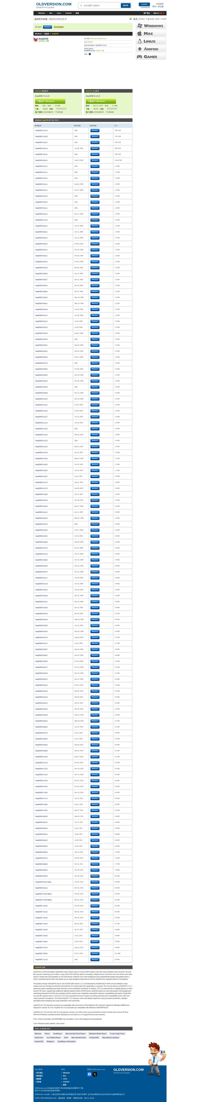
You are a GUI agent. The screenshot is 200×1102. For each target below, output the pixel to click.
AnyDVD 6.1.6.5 (41, 470)
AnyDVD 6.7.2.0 (41, 769)
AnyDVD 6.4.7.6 (41, 554)
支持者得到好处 (145, 7)
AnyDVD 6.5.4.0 (41, 608)
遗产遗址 (147, 13)
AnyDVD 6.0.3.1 (41, 321)
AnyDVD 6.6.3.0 (41, 709)
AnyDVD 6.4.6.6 (41, 542)
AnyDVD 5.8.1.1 (41, 226)
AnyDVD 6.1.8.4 (41, 494)
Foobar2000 (94, 1038)
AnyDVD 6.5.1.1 (41, 578)
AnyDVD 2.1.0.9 (41, 136)
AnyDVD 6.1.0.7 (41, 417)
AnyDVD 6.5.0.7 (41, 572)
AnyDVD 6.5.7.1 (41, 643)
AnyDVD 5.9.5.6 (41, 274)
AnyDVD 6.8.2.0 (41, 828)
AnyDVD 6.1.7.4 (41, 488)
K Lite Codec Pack (117, 1034)
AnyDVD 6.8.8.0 (41, 864)
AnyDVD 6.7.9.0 (41, 810)
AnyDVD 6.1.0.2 (41, 411)
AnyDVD (43, 38)
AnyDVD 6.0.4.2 (41, 327)
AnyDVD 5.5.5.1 (41, 202)
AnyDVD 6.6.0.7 (41, 667)
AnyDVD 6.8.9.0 (41, 870)
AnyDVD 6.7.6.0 (41, 792)
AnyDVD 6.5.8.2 (41, 655)
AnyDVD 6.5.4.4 (41, 614)
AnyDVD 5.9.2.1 (41, 256)
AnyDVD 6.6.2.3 (41, 685)
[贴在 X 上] (90, 54)
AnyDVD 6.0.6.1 (41, 351)
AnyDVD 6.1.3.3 (89, 50)
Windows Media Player (98, 1034)
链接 (151, 41)
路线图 (38, 1079)
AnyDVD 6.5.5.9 (41, 625)
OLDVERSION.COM (53, 4)
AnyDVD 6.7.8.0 (41, 804)
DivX (66, 1038)
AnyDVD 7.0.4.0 (41, 930)
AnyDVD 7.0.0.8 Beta (43, 900)
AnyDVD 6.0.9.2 (41, 381)
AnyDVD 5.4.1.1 (41, 184)
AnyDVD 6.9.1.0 (41, 888)
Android (68, 13)
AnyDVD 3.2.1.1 (41, 142)
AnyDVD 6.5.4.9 (41, 620)
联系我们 (39, 1076)
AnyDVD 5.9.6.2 (41, 297)
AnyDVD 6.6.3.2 (41, 703)
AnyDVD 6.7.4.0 (41, 781)
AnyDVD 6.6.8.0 (41, 739)
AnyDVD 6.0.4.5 (41, 333)
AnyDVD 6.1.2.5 (41, 429)
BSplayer (50, 1041)
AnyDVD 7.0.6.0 (41, 942)
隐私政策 (61, 1098)
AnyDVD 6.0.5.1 (41, 345)
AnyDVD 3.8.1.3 (41, 148)
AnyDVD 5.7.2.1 (41, 220)
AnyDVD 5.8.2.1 (41, 232)
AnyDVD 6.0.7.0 (41, 363)
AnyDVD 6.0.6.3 (41, 357)
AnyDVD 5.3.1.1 (41, 172)
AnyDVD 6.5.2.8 (41, 596)
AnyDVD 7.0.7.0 (41, 948)
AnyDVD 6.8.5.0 (41, 846)
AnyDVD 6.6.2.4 (41, 691)
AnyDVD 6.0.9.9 (41, 393)
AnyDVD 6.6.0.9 (41, 673)
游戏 (77, 13)
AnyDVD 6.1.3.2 (41, 441)
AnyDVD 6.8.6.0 (41, 852)
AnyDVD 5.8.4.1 (41, 244)
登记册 (161, 6)
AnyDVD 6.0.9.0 (41, 375)
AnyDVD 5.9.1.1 (41, 250)
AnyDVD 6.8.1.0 (41, 822)
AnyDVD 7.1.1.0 (101, 45)
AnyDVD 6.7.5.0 (41, 787)
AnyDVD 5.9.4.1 (41, 262)
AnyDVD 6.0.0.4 (41, 309)
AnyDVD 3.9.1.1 (41, 154)
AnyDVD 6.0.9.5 (41, 387)
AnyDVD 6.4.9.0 (41, 566)
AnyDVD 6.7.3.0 (41, 775)
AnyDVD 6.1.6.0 (41, 464)
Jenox (92, 1098)
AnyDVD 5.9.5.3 (41, 268)
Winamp (38, 1034)
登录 (154, 6)
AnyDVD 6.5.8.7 (41, 649)
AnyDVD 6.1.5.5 (41, 459)
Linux (59, 13)
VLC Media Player (54, 1038)
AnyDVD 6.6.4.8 (41, 715)
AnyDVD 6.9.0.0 (41, 876)
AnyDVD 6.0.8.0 (41, 369)
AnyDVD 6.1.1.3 (41, 423)
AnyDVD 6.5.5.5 (41, 631)
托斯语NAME (78, 1098)
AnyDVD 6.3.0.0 (41, 500)
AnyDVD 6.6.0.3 (41, 679)
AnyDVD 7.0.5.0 (41, 936)
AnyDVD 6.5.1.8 (41, 584)
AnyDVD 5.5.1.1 (41, 190)
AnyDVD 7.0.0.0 (41, 906)
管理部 (69, 1098)
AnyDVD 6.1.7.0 (41, 482)
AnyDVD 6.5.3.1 (41, 602)
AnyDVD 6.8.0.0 (41, 816)
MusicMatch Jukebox (110, 1038)
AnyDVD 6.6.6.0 (41, 727)
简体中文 (156, 13)
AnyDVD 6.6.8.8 (41, 751)
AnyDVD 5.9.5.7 (41, 280)
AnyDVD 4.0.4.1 (41, 160)
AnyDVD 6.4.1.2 (41, 512)
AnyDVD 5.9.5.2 (41, 286)
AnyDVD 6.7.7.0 (41, 798)
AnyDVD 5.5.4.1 (41, 196)
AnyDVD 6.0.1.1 (41, 315)
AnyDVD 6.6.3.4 (41, 697)
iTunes (47, 1034)
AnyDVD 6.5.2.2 (41, 590)
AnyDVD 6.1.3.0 (41, 435)
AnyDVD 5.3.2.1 (41, 178)
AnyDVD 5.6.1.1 (41, 208)
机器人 (151, 48)
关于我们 (39, 1073)
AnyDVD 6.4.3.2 (41, 524)
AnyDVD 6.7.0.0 (41, 757)
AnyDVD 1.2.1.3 (41, 130)
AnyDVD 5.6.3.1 (41, 214)
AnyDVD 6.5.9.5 (41, 661)
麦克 (151, 33)
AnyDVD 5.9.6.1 (41, 303)
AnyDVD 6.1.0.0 (41, 399)
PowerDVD (39, 1041)
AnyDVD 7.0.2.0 (41, 918)
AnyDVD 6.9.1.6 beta (43, 882)
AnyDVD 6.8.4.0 (41, 840)
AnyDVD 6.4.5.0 (41, 530)
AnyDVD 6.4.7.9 (41, 548)
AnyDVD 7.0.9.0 (41, 954)
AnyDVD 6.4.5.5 (41, 536)
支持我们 (144, 4)
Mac (51, 13)
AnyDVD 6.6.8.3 (41, 745)
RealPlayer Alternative (66, 1041)
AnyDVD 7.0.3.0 (41, 924)
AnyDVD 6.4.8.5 (41, 560)
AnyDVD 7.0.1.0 (41, 912)
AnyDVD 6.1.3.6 (41, 453)
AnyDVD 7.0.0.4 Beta (43, 894)
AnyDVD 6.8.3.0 (41, 834)
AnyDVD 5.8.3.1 (41, 238)
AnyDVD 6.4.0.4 (41, 506)
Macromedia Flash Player (75, 1034)
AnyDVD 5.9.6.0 (41, 292)
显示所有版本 (59, 27)
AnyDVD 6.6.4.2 (41, 721)
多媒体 (46, 34)
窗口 (151, 25)
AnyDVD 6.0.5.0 (41, 339)
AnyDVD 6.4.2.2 (41, 518)
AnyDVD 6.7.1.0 (41, 763)
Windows (41, 13)
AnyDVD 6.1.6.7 (41, 476)
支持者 (38, 1082)
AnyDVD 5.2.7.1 (41, 166)
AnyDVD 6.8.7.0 (41, 858)
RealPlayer (57, 1034)
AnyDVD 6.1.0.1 (41, 405)
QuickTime (39, 1038)
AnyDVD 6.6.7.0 (41, 733)
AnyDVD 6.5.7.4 (41, 637)
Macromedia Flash (79, 1038)
